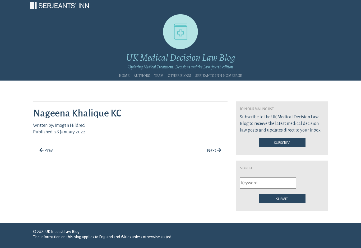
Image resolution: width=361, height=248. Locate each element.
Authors (142, 75)
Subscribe (282, 142)
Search (246, 167)
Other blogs (179, 75)
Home (124, 75)
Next (212, 150)
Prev (48, 150)
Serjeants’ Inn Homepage (218, 75)
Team (159, 75)
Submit (282, 198)
